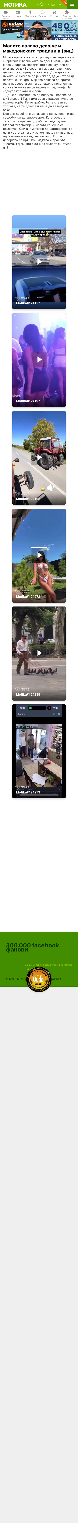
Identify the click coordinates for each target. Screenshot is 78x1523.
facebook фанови (32, 947)
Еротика (54, 16)
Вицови (43, 16)
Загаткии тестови (67, 17)
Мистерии (30, 16)
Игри (18, 16)
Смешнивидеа (6, 17)
